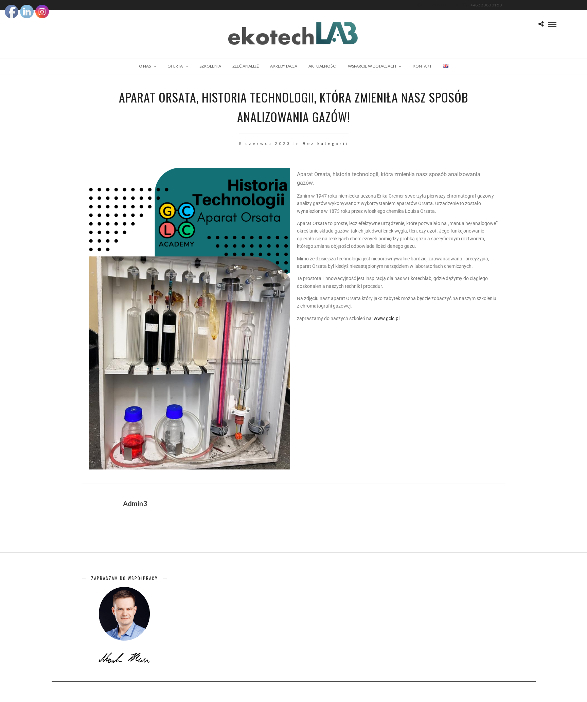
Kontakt (422, 66)
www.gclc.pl (386, 318)
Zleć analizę (245, 66)
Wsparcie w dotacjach (372, 66)
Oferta (175, 66)
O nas (145, 66)
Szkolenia (210, 66)
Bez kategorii (326, 143)
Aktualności (322, 66)
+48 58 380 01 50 (486, 4)
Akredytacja (283, 66)
